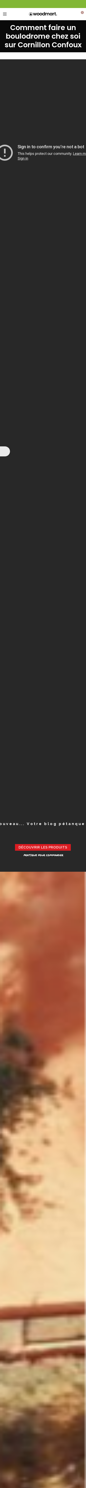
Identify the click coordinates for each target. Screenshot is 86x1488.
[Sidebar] (5, 451)
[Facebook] (43, 4)
